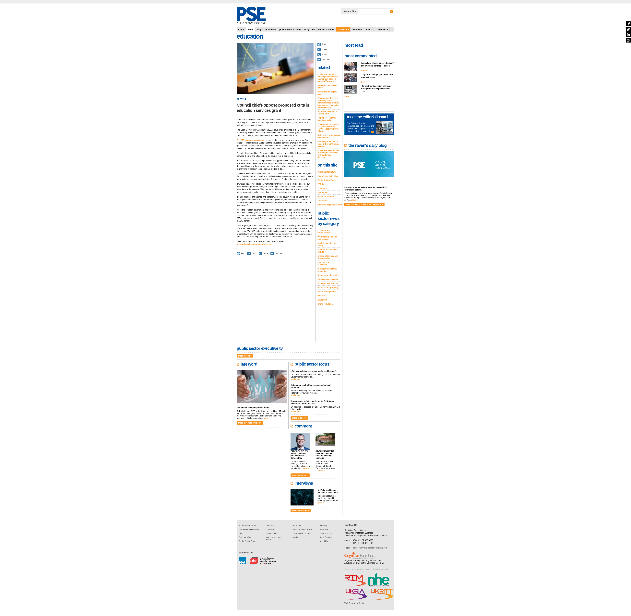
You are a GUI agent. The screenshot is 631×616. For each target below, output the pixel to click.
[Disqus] (275, 301)
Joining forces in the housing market (326, 119)
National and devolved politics (327, 250)
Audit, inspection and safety (327, 244)
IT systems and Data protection (327, 270)
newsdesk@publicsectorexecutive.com (370, 548)
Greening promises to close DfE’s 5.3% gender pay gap (328, 144)
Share (265, 253)
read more (295, 379)
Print (243, 253)
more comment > (300, 475)
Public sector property (327, 287)
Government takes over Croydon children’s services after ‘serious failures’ (328, 127)
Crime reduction (325, 304)
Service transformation (328, 275)
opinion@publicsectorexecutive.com (254, 244)
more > (267, 418)
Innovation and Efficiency (324, 263)
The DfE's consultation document (252, 140)
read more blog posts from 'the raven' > (364, 204)
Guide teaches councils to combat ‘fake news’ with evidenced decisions (328, 153)
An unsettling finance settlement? (327, 112)
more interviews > (300, 511)
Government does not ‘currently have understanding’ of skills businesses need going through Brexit (328, 103)
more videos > (245, 356)
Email (254, 253)
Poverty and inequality (327, 283)
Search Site (349, 11)
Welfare (321, 296)
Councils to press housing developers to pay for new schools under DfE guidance (327, 77)
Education (322, 300)
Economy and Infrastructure (323, 231)
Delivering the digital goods (327, 86)
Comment (279, 253)
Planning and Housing (327, 279)
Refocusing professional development (328, 136)
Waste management (326, 292)
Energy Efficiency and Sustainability (327, 257)
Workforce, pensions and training (327, 238)
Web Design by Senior (354, 603)
